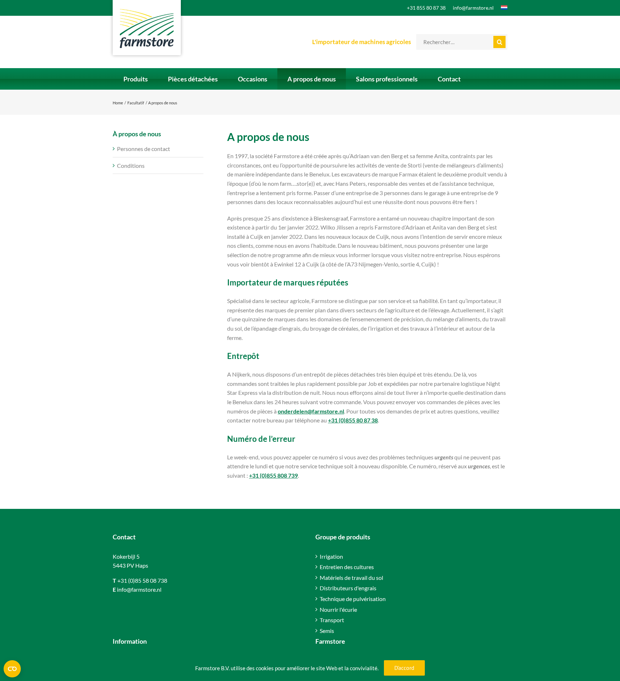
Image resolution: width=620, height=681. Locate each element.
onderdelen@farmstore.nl (311, 411)
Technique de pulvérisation (353, 598)
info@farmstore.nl (139, 589)
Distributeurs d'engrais (348, 588)
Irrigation (331, 556)
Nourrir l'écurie (338, 609)
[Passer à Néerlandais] (500, 8)
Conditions (131, 165)
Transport (332, 619)
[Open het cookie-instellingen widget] (12, 668)
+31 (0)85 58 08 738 (142, 580)
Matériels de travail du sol (351, 577)
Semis (327, 630)
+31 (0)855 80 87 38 (353, 420)
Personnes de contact (143, 148)
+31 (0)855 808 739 (273, 475)
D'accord (404, 667)
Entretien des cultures (347, 566)
